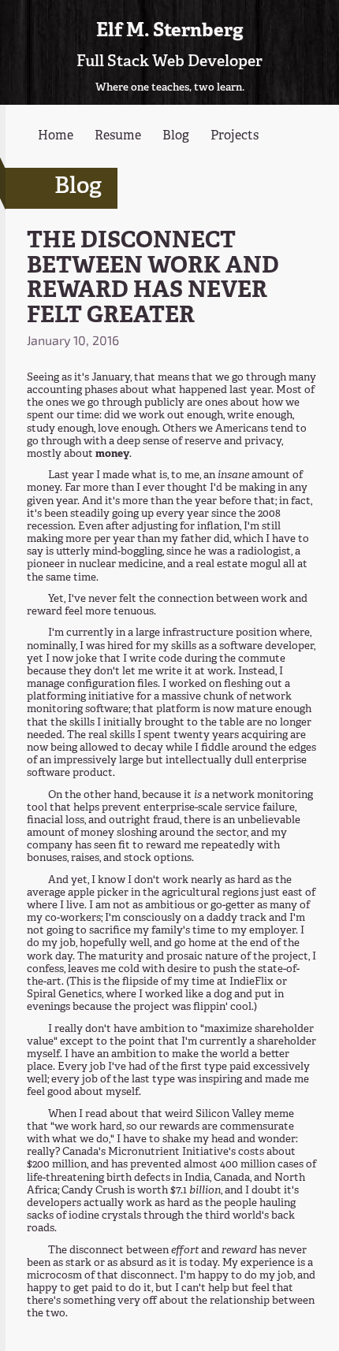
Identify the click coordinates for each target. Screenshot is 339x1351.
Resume (118, 136)
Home (55, 136)
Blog (175, 136)
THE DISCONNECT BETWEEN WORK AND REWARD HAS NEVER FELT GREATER (153, 279)
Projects (234, 136)
